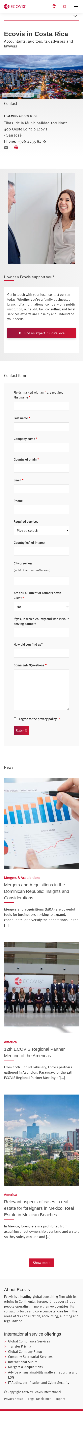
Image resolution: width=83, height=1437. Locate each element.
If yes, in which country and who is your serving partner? (41, 621)
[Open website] (17, 147)
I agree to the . (39, 719)
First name (22, 397)
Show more (41, 1262)
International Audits (22, 1362)
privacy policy (47, 719)
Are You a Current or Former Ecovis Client (37, 595)
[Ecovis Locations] (55, 6)
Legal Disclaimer (39, 1398)
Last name (22, 418)
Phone (18, 501)
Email (19, 480)
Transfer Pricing (19, 1346)
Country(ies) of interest (29, 542)
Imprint (60, 1398)
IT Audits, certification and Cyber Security (38, 1382)
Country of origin (26, 459)
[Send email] (7, 147)
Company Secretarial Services (30, 1356)
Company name (25, 438)
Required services (26, 521)
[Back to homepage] (15, 6)
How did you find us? (28, 644)
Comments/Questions (30, 665)
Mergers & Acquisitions (25, 1367)
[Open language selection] (64, 6)
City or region (23, 563)
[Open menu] (76, 6)
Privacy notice (13, 1398)
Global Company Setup (25, 1351)
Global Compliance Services (29, 1341)
